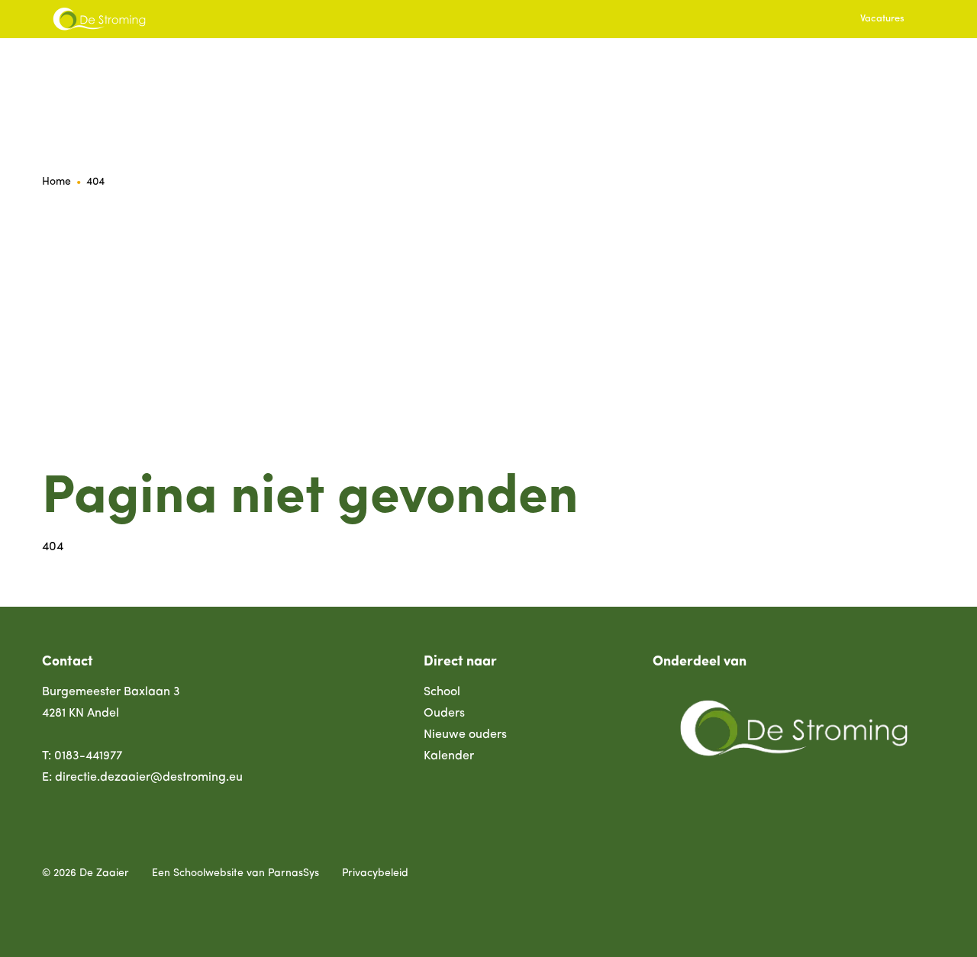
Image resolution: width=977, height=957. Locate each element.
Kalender (449, 756)
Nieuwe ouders (465, 735)
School (442, 692)
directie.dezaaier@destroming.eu (149, 778)
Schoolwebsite (208, 873)
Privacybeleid (375, 873)
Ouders (444, 713)
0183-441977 (88, 756)
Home (56, 182)
